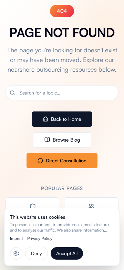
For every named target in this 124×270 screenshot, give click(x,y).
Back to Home (66, 119)
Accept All (67, 253)
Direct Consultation (66, 160)
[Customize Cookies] (16, 253)
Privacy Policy (39, 238)
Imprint (16, 238)
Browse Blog (66, 140)
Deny (36, 253)
